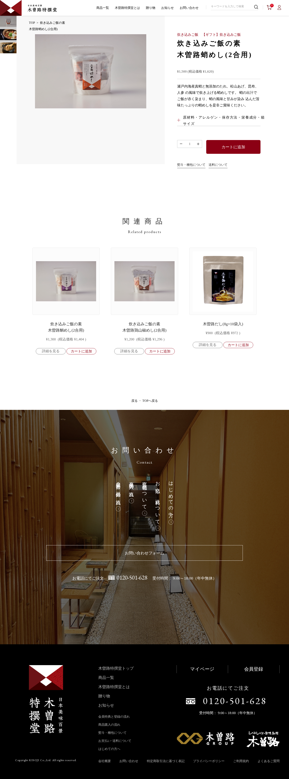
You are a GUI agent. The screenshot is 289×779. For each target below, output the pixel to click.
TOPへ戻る (150, 400)
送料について (218, 164)
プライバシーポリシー (209, 761)
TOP (32, 22)
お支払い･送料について (157, 500)
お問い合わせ (189, 7)
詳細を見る (51, 351)
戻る (134, 400)
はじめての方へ (170, 497)
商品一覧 (102, 7)
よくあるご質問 (269, 761)
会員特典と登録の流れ (118, 490)
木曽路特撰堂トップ (116, 668)
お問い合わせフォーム (144, 553)
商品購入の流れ (131, 486)
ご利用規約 (241, 761)
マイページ (202, 669)
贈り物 (150, 7)
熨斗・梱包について (191, 164)
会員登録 (253, 669)
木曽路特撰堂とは (127, 7)
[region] (144, 310)
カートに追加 (233, 147)
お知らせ (167, 7)
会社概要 (104, 761)
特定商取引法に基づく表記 (166, 761)
